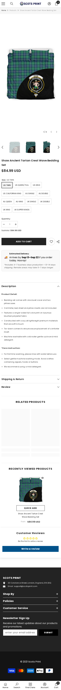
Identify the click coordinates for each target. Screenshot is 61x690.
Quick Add (30, 508)
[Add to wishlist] (51, 241)
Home (3, 10)
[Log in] (49, 4)
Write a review (30, 549)
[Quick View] (42, 478)
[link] (15, 450)
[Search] (11, 3)
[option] (30, 74)
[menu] (3, 3)
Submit (48, 632)
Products (13, 10)
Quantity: (6, 219)
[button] (51, 131)
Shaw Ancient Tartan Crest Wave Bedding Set (30, 515)
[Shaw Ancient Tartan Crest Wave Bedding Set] (30, 490)
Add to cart (24, 241)
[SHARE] (57, 241)
